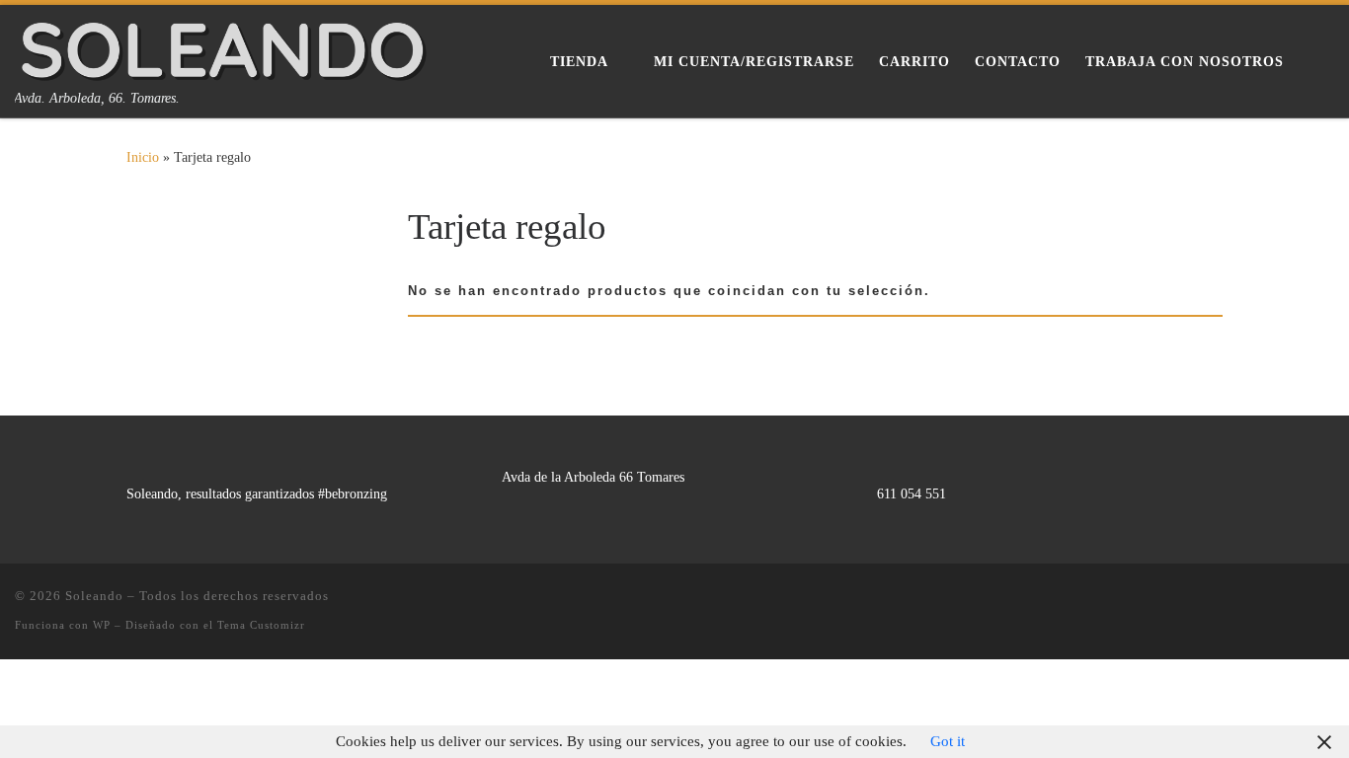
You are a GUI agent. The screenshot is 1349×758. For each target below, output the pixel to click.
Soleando (94, 595)
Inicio (142, 157)
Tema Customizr (261, 625)
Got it (947, 741)
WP (102, 625)
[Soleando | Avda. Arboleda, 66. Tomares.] (223, 46)
